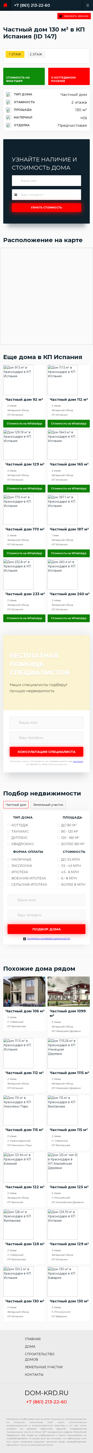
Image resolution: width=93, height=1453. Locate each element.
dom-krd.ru (47, 1393)
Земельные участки (44, 1367)
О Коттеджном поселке (63, 79)
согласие (78, 761)
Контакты (34, 1375)
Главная (33, 1339)
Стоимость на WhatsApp (18, 79)
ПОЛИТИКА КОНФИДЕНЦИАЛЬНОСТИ (48, 938)
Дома (30, 1347)
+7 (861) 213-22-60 (32, 5)
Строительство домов (40, 1356)
